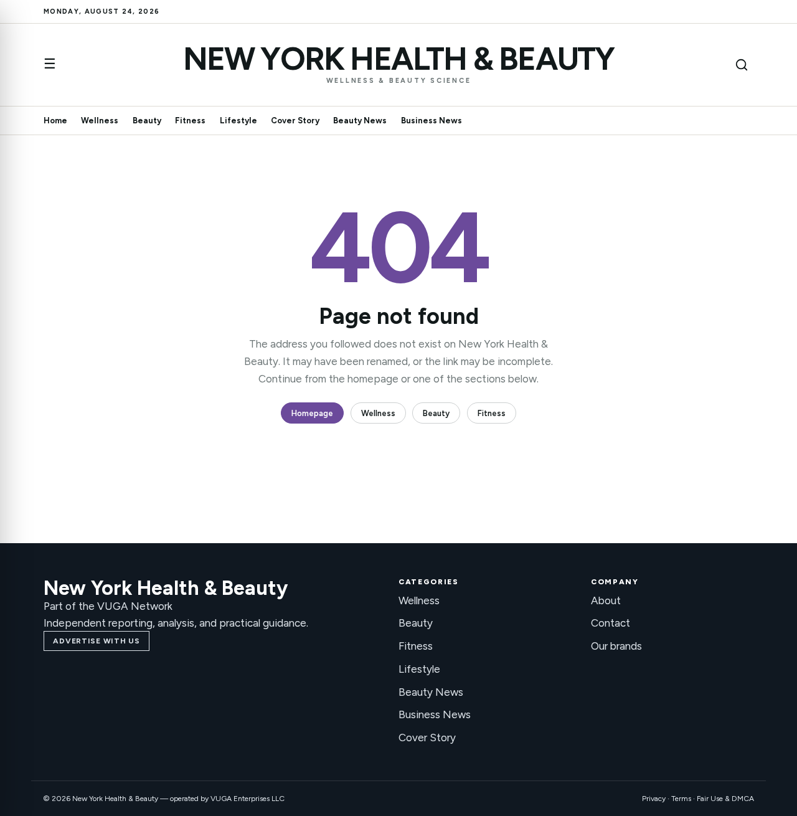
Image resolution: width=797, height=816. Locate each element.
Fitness (190, 120)
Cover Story (295, 120)
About (606, 600)
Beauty (147, 120)
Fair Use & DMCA (725, 798)
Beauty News (360, 120)
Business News (431, 120)
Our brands (616, 646)
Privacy (654, 798)
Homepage (312, 413)
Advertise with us (96, 641)
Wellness (99, 120)
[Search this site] (741, 65)
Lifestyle (238, 120)
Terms (681, 798)
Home (55, 120)
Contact (610, 623)
